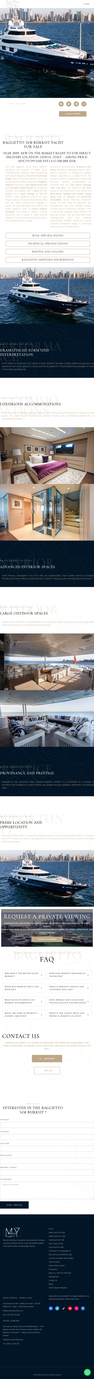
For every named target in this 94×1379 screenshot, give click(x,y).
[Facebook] (51, 1308)
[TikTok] (64, 1308)
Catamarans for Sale (56, 1240)
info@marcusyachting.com (13, 1311)
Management (54, 1277)
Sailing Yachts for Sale (57, 1236)
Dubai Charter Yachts (57, 1266)
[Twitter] (57, 1308)
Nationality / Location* (8, 1167)
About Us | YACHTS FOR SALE (60, 1273)
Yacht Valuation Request (58, 1288)
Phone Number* (6, 1155)
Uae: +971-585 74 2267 (11, 1315)
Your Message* (6, 1179)
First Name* (4, 1120)
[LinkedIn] (83, 1308)
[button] (61, 104)
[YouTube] (70, 1308)
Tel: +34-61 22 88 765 (11, 1344)
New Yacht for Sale (56, 1244)
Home (51, 1229)
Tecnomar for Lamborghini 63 (60, 1251)
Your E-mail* (4, 1143)
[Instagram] (76, 1308)
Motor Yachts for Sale (57, 1233)
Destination (53, 1269)
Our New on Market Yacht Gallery (61, 1258)
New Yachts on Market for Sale (60, 1255)
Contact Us (53, 1280)
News (51, 1284)
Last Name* (4, 1131)
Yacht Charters (54, 1262)
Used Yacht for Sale (56, 1247)
